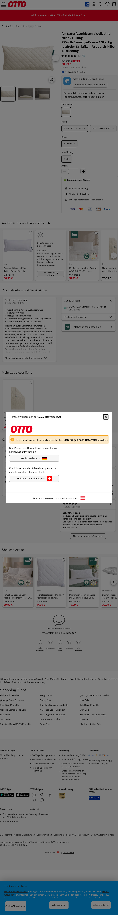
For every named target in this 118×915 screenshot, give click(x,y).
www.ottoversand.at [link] (56, 498)
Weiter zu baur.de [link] (30, 458)
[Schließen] (105, 416)
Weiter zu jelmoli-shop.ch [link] (30, 478)
